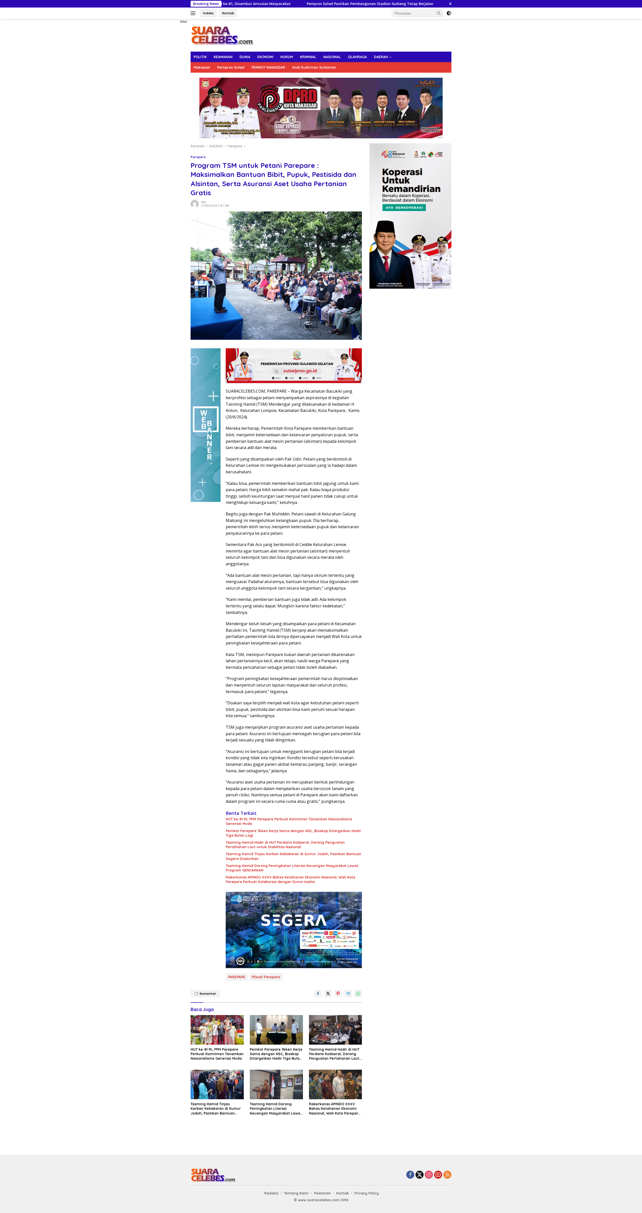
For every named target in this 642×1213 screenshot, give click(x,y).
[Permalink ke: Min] (195, 203)
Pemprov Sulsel (231, 67)
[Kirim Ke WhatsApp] (358, 993)
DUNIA (244, 57)
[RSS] (447, 1175)
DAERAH (381, 57)
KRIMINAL (308, 57)
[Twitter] (420, 1175)
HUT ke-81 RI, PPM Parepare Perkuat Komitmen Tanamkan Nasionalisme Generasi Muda (289, 821)
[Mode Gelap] (448, 13)
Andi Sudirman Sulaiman (314, 67)
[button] (439, 13)
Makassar (202, 67)
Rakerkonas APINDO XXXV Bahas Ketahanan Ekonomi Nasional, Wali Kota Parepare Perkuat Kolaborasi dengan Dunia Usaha (290, 879)
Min (203, 202)
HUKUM (286, 57)
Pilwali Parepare (266, 977)
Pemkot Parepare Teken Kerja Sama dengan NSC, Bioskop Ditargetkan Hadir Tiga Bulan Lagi (293, 833)
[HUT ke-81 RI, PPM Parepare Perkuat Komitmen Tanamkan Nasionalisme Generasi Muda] (217, 1030)
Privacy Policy (366, 1193)
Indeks (208, 13)
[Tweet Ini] (328, 993)
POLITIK (200, 57)
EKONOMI (265, 57)
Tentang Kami (296, 1193)
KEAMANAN (223, 57)
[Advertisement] (173, 94)
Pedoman (322, 1193)
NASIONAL (332, 57)
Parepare (198, 157)
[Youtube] (438, 1175)
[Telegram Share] (348, 993)
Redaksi (271, 1193)
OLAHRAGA (357, 57)
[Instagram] (429, 1175)
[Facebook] (410, 1175)
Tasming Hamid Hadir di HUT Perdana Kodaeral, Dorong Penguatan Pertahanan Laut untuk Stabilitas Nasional (285, 844)
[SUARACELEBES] (222, 35)
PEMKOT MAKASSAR (268, 67)
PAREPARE (236, 977)
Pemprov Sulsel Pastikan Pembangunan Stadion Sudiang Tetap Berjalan (287, 4)
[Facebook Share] (318, 993)
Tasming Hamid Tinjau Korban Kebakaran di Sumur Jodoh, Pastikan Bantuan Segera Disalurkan (293, 856)
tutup (183, 21)
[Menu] (194, 13)
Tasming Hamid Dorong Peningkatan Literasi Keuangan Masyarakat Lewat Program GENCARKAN (292, 867)
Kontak (228, 13)
